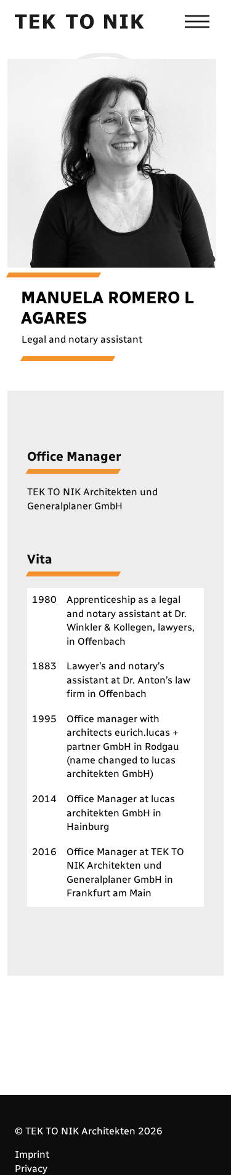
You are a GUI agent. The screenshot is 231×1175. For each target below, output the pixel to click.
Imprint (32, 1154)
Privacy (31, 1168)
